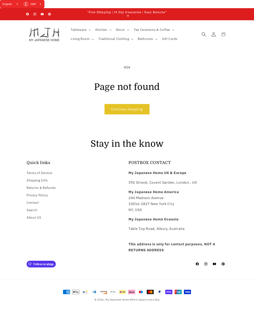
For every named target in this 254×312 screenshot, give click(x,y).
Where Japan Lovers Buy (144, 299)
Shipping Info (37, 180)
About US (34, 217)
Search (32, 210)
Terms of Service (39, 173)
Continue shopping (127, 109)
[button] (80, 29)
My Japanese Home (117, 299)
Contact (33, 203)
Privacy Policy (37, 195)
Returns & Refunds (41, 188)
